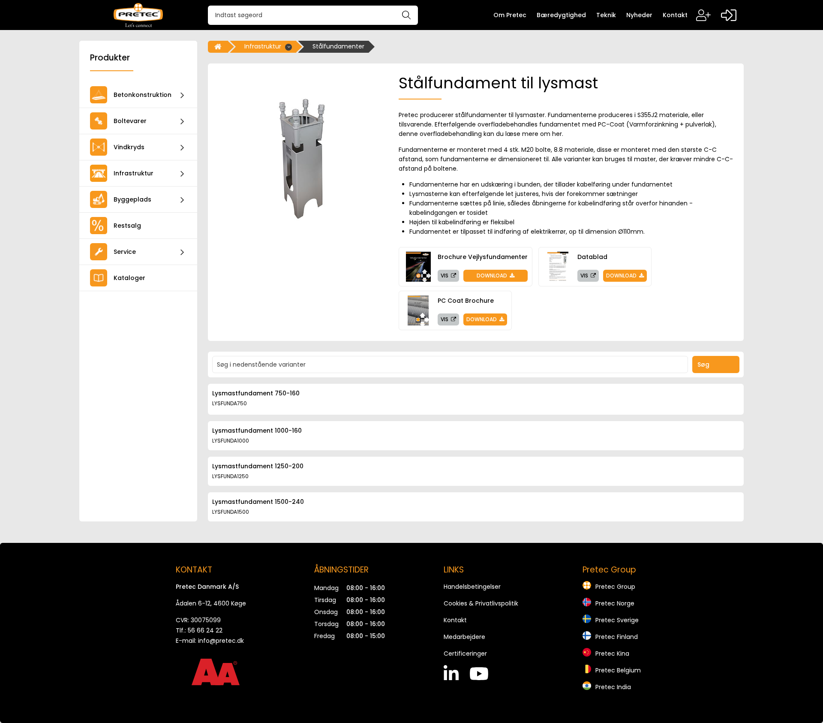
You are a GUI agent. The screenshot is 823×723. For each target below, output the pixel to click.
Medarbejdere (464, 637)
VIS (445, 275)
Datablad (592, 257)
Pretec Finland (616, 637)
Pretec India (613, 687)
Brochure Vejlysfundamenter (483, 257)
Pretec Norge (614, 603)
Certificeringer (465, 653)
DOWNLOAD (492, 275)
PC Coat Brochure (466, 300)
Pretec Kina (612, 653)
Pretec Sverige (617, 620)
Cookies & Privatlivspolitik (481, 603)
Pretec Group (615, 586)
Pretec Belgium (618, 670)
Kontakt (455, 620)
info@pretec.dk (221, 640)
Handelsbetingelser (472, 586)
